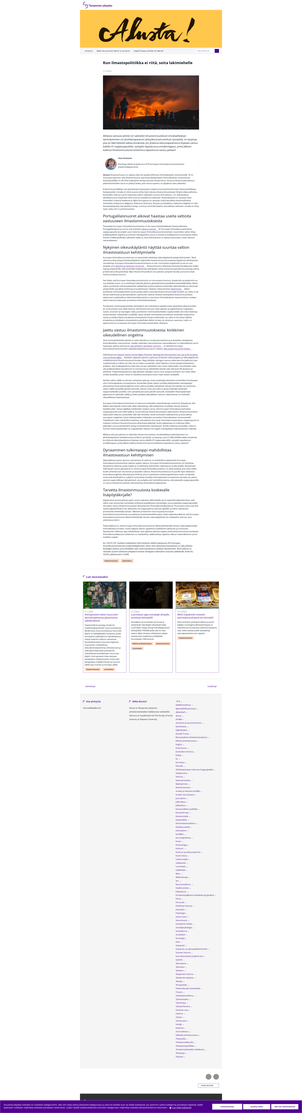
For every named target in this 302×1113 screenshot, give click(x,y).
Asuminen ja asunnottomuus (189, 723)
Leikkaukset (181, 863)
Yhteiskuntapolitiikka (185, 1046)
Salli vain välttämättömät (284, 1106)
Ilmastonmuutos (111, 561)
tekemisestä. (176, 289)
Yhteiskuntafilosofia (185, 1042)
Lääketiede (181, 870)
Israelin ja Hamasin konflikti (188, 791)
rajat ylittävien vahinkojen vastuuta (145, 346)
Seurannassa (182, 920)
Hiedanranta (181, 773)
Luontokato (109, 669)
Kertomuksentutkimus (186, 823)
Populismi (180, 909)
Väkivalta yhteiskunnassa (187, 1035)
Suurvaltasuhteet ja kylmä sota (189, 956)
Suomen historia (183, 952)
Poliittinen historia (184, 906)
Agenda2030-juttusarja (186, 708)
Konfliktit (180, 834)
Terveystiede (181, 985)
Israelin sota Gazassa (185, 794)
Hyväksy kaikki (256, 1106)
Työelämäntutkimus (185, 995)
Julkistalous (181, 805)
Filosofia (179, 766)
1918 (178, 701)
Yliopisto (180, 1056)
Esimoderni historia (185, 751)
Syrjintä (179, 959)
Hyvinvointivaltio (183, 780)
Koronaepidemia (183, 837)
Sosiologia (180, 938)
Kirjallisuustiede (183, 827)
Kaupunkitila (181, 820)
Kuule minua (181, 855)
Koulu (178, 841)
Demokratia (181, 726)
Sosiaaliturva (182, 931)
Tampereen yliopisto (185, 977)
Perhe (178, 899)
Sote (178, 941)
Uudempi (213, 686)
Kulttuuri (180, 848)
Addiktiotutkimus (183, 705)
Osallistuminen (182, 888)
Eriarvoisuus (181, 748)
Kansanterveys (182, 812)
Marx (178, 873)
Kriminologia (181, 845)
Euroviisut (180, 762)
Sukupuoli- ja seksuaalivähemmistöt (192, 949)
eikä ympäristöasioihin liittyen (177, 349)
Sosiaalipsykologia (184, 927)
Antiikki (179, 719)
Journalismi (181, 798)
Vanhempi (90, 686)
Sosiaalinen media (184, 924)
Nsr (177, 881)
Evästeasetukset (227, 1106)
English (179, 744)
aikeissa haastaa (149, 229)
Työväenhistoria (183, 1006)
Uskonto (180, 1013)
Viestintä (180, 1028)
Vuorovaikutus (182, 1031)
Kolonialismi (181, 830)
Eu (177, 758)
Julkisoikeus (127, 561)
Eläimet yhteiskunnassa (142, 643)
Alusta (179, 715)
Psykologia (181, 913)
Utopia (179, 1017)
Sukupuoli (180, 945)
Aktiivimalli (181, 712)
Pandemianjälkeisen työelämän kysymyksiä (195, 895)
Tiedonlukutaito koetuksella (188, 988)
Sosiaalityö (181, 934)
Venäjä (179, 1024)
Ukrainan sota (182, 1010)
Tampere (180, 970)
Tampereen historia (184, 974)
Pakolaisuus (181, 891)
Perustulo (180, 902)
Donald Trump (182, 733)
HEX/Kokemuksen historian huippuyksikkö (195, 769)
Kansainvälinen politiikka (187, 809)
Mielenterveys (182, 877)
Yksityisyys (180, 1053)
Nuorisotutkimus (183, 884)
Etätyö (179, 755)
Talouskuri (180, 967)
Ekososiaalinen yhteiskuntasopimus (192, 737)
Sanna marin (181, 916)
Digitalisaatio (182, 730)
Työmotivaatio (182, 999)
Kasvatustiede (182, 816)
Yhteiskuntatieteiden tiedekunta (190, 1049)
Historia (179, 776)
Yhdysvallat (181, 1038)
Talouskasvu (181, 963)
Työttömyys (181, 1003)
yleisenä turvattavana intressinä (130, 266)
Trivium (179, 992)
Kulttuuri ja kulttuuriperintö (188, 852)
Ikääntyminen (182, 784)
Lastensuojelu (182, 859)
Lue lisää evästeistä (181, 1107)
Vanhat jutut (181, 1020)
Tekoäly (179, 981)
